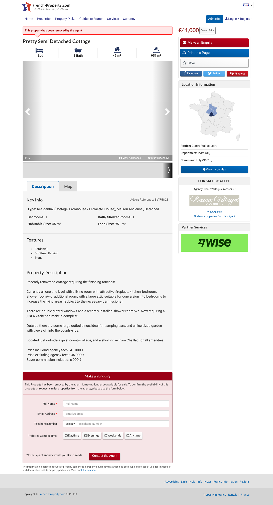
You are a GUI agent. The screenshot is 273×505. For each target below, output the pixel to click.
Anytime (135, 435)
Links (184, 481)
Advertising (172, 481)
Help (192, 481)
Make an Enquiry (199, 42)
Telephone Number (45, 423)
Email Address (46, 413)
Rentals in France (238, 494)
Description (43, 186)
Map (68, 186)
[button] (33, 111)
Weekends (114, 435)
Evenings (93, 435)
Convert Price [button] (207, 30)
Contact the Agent (104, 456)
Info (199, 481)
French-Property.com (52, 494)
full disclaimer (88, 470)
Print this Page (198, 53)
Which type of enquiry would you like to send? (54, 455)
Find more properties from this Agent (214, 216)
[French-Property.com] (45, 7)
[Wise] (214, 243)
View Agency (214, 211)
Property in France (214, 494)
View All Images (131, 157)
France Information (225, 481)
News (207, 481)
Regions (244, 481)
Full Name (49, 403)
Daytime (73, 435)
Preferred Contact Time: (42, 435)
